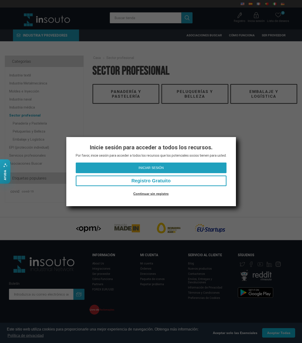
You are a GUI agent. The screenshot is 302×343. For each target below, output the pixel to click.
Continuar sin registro (151, 194)
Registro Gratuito (151, 180)
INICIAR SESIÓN (151, 168)
